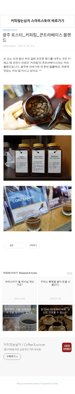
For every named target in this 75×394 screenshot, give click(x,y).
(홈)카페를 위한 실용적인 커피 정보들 (22, 349)
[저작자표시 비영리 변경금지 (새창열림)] (44, 245)
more (69, 272)
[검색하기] (70, 4)
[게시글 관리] (21, 245)
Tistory (55, 383)
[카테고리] (4, 4)
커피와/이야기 (10, 30)
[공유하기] (16, 245)
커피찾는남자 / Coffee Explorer (24, 345)
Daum (36, 383)
